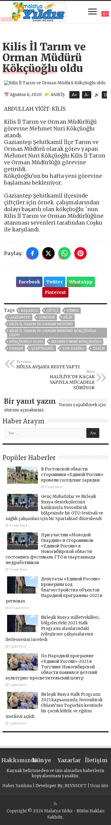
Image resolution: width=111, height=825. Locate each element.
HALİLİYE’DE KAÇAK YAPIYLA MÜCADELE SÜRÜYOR (72, 380)
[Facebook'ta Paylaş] (32, 253)
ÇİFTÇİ (52, 310)
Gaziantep (19, 317)
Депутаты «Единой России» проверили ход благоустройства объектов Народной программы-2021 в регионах (54, 590)
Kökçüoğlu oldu (26, 341)
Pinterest (55, 292)
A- (86, 94)
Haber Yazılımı (17, 785)
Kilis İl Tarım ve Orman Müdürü (41, 324)
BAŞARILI (29, 310)
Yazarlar (69, 760)
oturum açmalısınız (23, 410)
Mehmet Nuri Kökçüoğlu (76, 341)
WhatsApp (80, 282)
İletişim (96, 760)
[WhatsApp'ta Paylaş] (64, 253)
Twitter (54, 282)
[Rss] (55, 803)
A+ (74, 94)
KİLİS (67, 317)
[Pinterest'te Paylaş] (80, 253)
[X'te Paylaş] (48, 253)
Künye (42, 760)
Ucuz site (99, 785)
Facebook (29, 282)
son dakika (73, 348)
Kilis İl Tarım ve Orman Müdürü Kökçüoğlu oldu (52, 333)
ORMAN (16, 348)
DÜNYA (73, 310)
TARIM (99, 348)
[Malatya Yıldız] (39, 11)
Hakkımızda (14, 760)
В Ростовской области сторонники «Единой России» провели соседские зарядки (72, 475)
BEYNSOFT (75, 785)
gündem (47, 317)
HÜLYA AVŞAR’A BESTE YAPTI (48, 365)
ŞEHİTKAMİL (42, 348)
